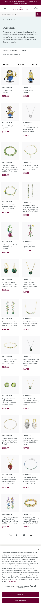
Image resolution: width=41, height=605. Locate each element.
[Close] (38, 549)
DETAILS (24, 3)
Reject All (20, 594)
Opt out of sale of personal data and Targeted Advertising (20, 587)
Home (5, 20)
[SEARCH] (38, 14)
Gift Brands (11, 20)
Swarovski (20, 20)
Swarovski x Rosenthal (11, 54)
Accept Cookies (20, 601)
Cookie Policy (11, 581)
